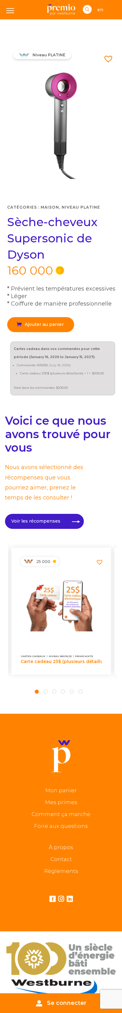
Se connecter (66, 1003)
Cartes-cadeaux (33, 656)
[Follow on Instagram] (61, 899)
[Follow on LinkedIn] (70, 899)
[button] (106, 56)
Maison (50, 207)
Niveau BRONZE (60, 656)
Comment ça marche (61, 814)
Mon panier (61, 790)
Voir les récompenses (35, 521)
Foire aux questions (61, 826)
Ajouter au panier (44, 324)
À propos (61, 847)
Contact (61, 859)
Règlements (61, 871)
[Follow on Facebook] (52, 899)
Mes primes (61, 802)
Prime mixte (84, 656)
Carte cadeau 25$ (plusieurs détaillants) (61, 661)
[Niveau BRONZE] (28, 561)
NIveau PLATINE (81, 207)
